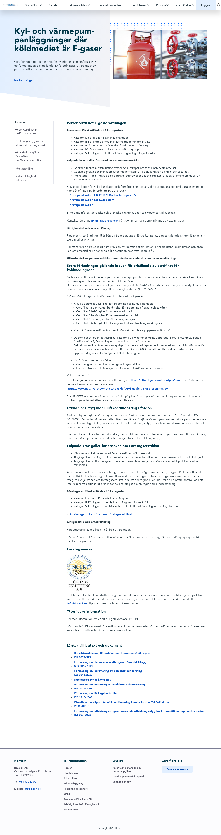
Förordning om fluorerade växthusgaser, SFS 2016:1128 (110, 664)
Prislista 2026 (70, 809)
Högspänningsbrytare (75, 788)
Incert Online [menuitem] (183, 5)
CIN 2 (66, 794)
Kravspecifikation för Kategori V (92, 200)
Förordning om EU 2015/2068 (109, 686)
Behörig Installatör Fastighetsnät (81, 804)
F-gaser (67, 768)
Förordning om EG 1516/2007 (96, 695)
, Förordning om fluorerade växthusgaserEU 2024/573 (112, 655)
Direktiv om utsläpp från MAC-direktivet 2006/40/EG (122, 704)
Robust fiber (70, 778)
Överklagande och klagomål (129, 776)
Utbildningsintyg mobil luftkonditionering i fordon (31, 143)
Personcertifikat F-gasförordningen (26, 131)
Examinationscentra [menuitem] (109, 5)
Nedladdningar (23, 80)
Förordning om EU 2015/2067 (108, 673)
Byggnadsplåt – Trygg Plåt (78, 799)
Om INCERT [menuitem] (32, 5)
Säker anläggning (73, 783)
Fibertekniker (71, 773)
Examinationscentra (177, 769)
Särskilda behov (122, 781)
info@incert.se (32, 788)
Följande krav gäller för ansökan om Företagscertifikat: (28, 156)
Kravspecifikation (81, 205)
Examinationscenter (104, 221)
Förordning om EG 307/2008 (139, 713)
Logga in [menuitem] (206, 5)
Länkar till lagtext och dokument (28, 178)
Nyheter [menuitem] (54, 5)
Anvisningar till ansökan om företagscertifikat (101, 514)
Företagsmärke (24, 169)
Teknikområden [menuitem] (77, 5)
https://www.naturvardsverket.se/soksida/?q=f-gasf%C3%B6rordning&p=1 (118, 389)
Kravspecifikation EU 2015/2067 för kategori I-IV (103, 195)
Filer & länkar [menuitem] (138, 5)
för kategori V (93, 680)
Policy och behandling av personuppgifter (127, 769)
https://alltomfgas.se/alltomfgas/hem (155, 380)
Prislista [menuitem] (161, 5)
